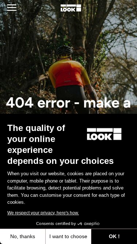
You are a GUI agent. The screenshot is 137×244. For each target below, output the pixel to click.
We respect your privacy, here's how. (43, 212)
